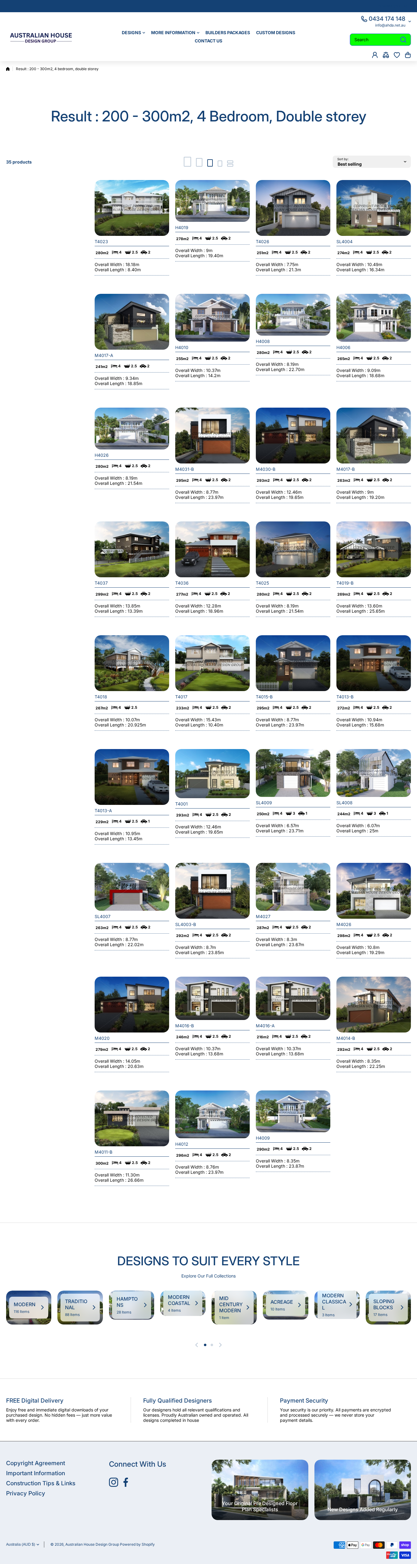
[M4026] (373, 891)
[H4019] (212, 201)
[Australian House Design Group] (44, 36)
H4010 (181, 347)
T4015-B (264, 696)
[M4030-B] (293, 435)
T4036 (182, 583)
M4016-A (265, 1025)
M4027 (263, 916)
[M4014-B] (373, 1004)
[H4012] (212, 1114)
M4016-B (184, 1025)
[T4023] (132, 208)
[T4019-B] (373, 549)
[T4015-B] (293, 663)
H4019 (181, 227)
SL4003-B (185, 924)
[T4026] (293, 208)
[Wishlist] (397, 55)
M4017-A (104, 355)
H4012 (181, 1144)
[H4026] (132, 428)
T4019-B (345, 583)
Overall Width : (110, 264)
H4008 (263, 341)
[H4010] (212, 318)
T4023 (101, 241)
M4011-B (103, 1152)
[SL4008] (373, 773)
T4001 (181, 803)
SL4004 (344, 241)
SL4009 (264, 802)
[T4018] (132, 663)
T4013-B (345, 696)
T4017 (181, 696)
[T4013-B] (373, 663)
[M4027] (293, 887)
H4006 (343, 347)
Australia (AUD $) (20, 1544)
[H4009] (293, 1111)
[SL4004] (373, 208)
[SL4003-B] (212, 891)
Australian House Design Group (92, 1544)
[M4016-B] (212, 998)
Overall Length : (111, 269)
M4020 (102, 1038)
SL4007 (103, 916)
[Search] (403, 40)
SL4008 (344, 802)
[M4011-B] (132, 1118)
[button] (408, 55)
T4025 (262, 583)
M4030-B (265, 469)
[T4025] (293, 549)
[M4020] (132, 1004)
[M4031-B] (212, 435)
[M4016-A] (293, 998)
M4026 (343, 924)
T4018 (101, 696)
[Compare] (386, 55)
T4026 (262, 241)
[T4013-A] (132, 777)
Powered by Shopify (137, 1544)
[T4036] (212, 549)
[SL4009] (293, 773)
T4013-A (103, 810)
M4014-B (345, 1038)
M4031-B (184, 469)
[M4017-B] (373, 435)
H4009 (263, 1138)
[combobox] (380, 40)
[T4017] (212, 663)
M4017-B (345, 469)
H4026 (102, 455)
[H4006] (373, 318)
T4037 (101, 583)
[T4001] (212, 773)
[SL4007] (132, 887)
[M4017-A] (132, 322)
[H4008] (293, 315)
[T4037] (132, 549)
